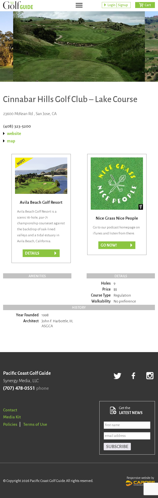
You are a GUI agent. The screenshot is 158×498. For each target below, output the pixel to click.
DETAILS (32, 253)
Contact (10, 410)
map (11, 141)
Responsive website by (140, 478)
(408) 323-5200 (17, 126)
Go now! (109, 245)
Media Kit (12, 417)
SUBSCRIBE (117, 446)
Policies (10, 424)
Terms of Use (35, 424)
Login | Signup (117, 5)
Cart (148, 5)
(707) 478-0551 (19, 388)
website (14, 133)
